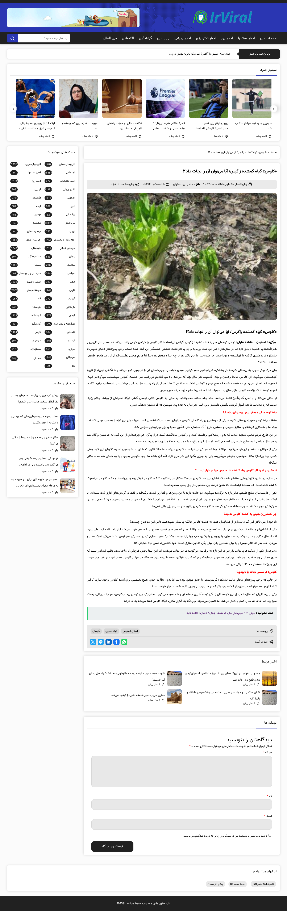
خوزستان (26, 248)
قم (26, 299)
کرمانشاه (26, 315)
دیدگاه (267, 753)
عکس (60, 282)
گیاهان (96, 631)
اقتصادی (128, 38)
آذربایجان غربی (26, 164)
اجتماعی (60, 173)
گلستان (60, 332)
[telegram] (101, 642)
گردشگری (145, 38)
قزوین (60, 299)
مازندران (26, 341)
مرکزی (60, 349)
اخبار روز (227, 38)
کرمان (60, 315)
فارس (60, 290)
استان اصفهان (130, 631)
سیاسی (60, 273)
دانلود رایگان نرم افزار (263, 884)
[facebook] (116, 642)
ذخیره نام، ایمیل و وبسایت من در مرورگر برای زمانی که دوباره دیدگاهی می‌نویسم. (225, 836)
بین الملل (110, 38)
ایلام (26, 206)
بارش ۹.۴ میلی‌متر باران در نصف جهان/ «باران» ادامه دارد (221, 613)
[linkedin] (108, 642)
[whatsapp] (124, 642)
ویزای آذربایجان (215, 884)
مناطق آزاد (26, 349)
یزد (61, 366)
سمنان (26, 265)
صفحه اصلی (268, 38)
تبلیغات (27, 223)
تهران (60, 231)
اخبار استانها (246, 38)
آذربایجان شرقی (60, 164)
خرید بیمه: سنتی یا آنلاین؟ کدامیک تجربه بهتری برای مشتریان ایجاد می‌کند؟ (188, 54)
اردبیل (26, 189)
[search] (12, 38)
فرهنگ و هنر (25, 290)
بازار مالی (163, 38)
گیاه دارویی (111, 631)
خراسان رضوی (26, 240)
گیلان (26, 332)
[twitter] (93, 642)
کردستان (26, 307)
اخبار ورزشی (182, 38)
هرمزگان (60, 357)
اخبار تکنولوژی (206, 38)
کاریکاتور (60, 307)
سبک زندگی (26, 257)
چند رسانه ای (27, 231)
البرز (60, 206)
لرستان (60, 341)
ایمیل (268, 816)
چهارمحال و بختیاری (60, 240)
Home (273, 152)
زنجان (60, 257)
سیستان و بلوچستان (26, 273)
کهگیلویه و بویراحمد (60, 324)
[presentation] (273, 108)
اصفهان (177, 184)
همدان (26, 358)
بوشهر (26, 215)
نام (269, 796)
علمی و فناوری (26, 282)
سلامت (60, 265)
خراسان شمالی (60, 248)
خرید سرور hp (237, 884)
